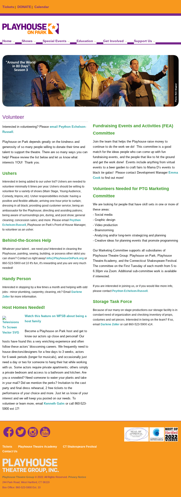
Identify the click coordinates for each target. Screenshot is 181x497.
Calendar (41, 7)
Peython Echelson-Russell (130, 291)
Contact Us (9, 451)
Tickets (8, 7)
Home (7, 41)
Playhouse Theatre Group (18, 477)
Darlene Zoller (110, 324)
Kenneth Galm (55, 403)
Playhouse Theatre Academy (37, 446)
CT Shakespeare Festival (80, 446)
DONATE (24, 7)
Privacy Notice (77, 477)
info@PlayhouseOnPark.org (65, 258)
